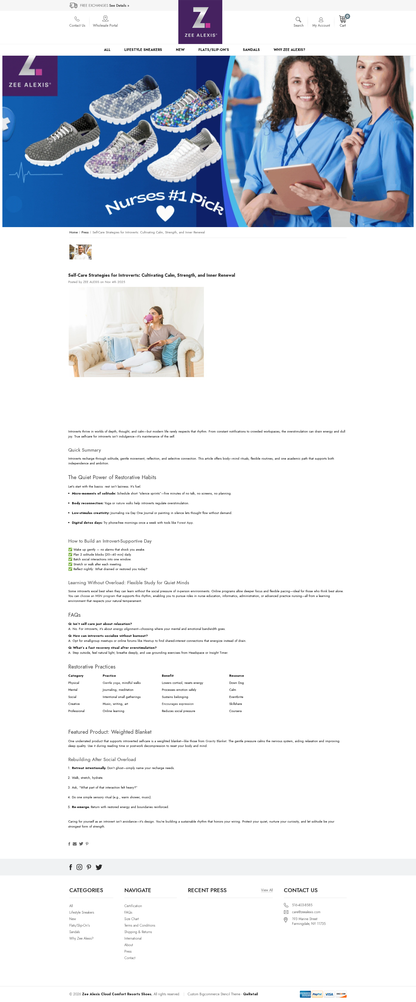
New (180, 49)
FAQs (128, 912)
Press (128, 951)
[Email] (74, 844)
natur (119, 503)
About (128, 945)
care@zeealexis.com (306, 912)
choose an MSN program (97, 596)
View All (267, 890)
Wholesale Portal (105, 25)
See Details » (119, 5)
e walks (128, 503)
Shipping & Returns (138, 932)
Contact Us (77, 25)
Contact (129, 958)
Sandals (251, 49)
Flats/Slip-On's (213, 49)
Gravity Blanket (216, 741)
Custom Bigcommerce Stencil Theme (214, 994)
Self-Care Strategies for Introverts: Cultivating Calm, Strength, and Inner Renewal (151, 275)
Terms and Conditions (139, 925)
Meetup (148, 641)
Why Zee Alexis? (289, 49)
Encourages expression (178, 704)
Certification (133, 906)
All (107, 49)
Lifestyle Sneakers (143, 49)
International (132, 938)
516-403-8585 (302, 905)
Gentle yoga (111, 683)
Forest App (185, 523)
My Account (321, 25)
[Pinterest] (87, 844)
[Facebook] (69, 844)
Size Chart (131, 919)
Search (299, 25)
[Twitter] (81, 844)
